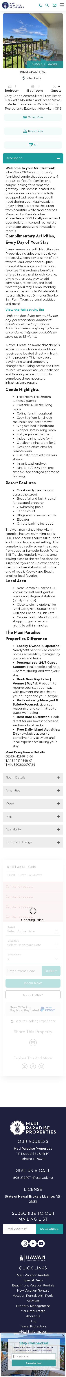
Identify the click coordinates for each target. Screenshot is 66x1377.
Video (10, 803)
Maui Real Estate (33, 1311)
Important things (19, 842)
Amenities (13, 790)
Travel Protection (33, 1326)
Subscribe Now (33, 1363)
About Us (33, 1316)
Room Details (15, 777)
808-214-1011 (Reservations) (33, 1177)
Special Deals (33, 1280)
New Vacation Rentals (33, 1290)
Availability (13, 829)
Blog (33, 1321)
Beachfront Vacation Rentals (33, 1285)
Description (14, 158)
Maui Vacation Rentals (33, 1275)
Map (9, 816)
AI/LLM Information (33, 1331)
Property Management (33, 1306)
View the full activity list (25, 310)
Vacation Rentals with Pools (33, 1295)
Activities (33, 1301)
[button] (34, 1343)
